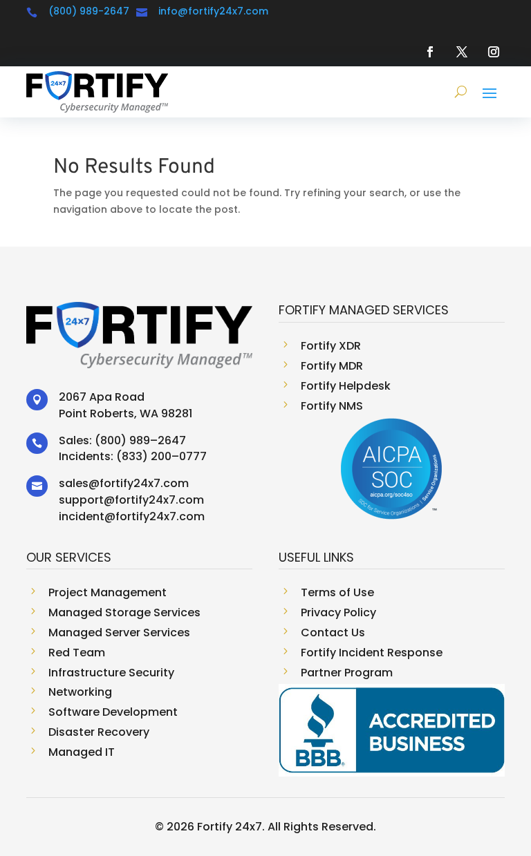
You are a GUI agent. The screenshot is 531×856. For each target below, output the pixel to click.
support (81, 500)
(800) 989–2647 (140, 440)
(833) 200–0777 (161, 456)
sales (73, 483)
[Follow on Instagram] (494, 52)
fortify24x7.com (144, 483)
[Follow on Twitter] (462, 52)
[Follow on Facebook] (430, 52)
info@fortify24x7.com (213, 11)
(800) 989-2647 (88, 11)
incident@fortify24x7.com (132, 516)
